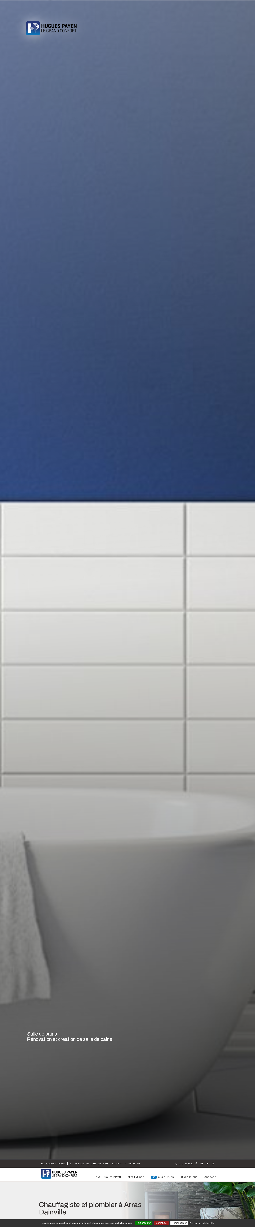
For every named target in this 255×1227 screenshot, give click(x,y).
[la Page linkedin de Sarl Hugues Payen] (211, 1163)
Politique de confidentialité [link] (201, 1223)
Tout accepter (144, 1223)
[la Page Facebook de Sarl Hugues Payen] (195, 1164)
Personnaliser (179, 1223)
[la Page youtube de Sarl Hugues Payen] (200, 1163)
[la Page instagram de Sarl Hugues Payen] (205, 1163)
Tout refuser (161, 1223)
